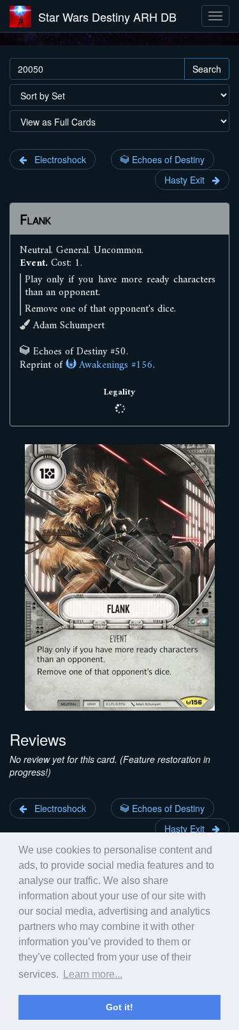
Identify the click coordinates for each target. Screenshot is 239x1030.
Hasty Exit (188, 179)
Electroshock (56, 159)
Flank (35, 220)
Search (206, 68)
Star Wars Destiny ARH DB (107, 16)
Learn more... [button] (92, 974)
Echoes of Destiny (167, 159)
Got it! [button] (119, 1007)
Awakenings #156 (114, 365)
